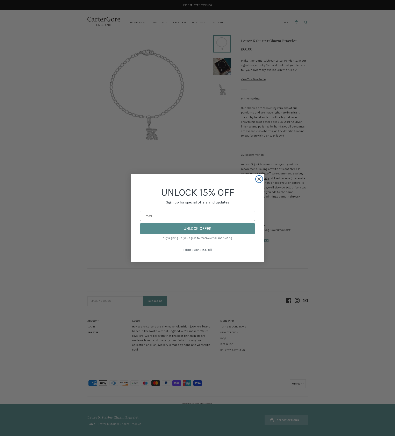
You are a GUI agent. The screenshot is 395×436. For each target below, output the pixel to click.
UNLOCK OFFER (197, 228)
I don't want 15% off (197, 250)
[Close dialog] (259, 179)
